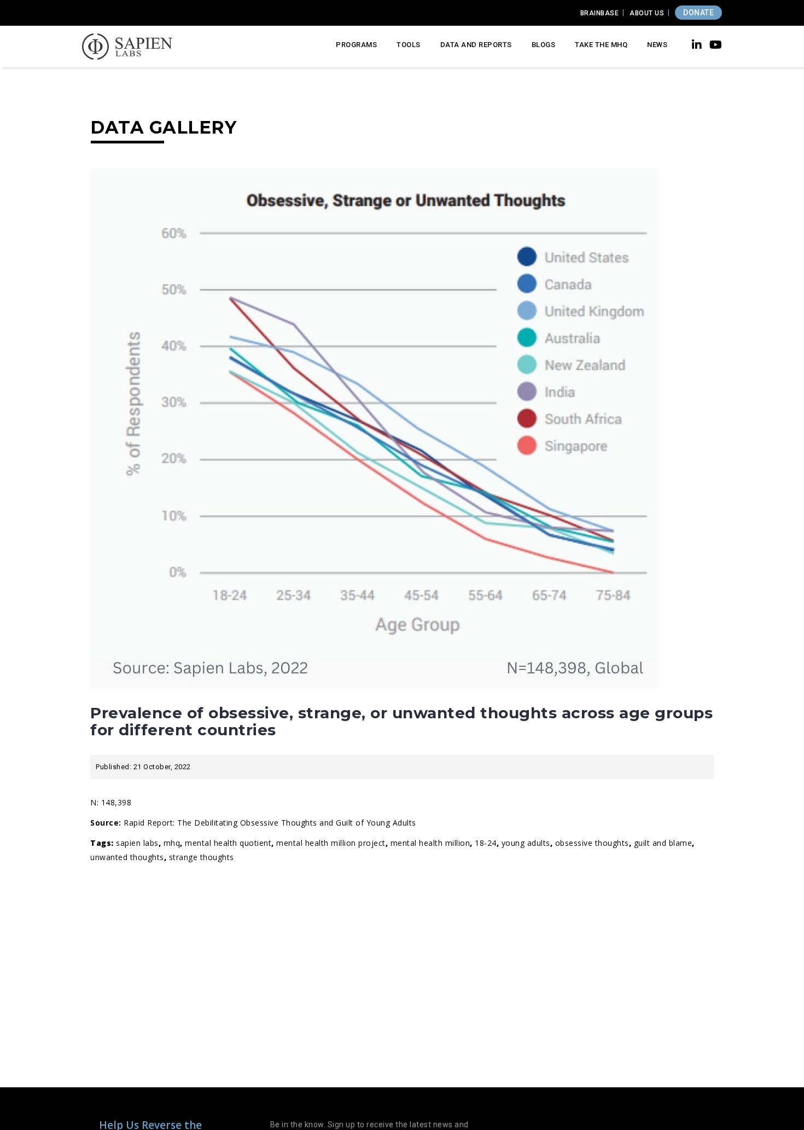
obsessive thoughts (592, 843)
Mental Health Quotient (228, 843)
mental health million (430, 843)
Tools (409, 45)
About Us (647, 13)
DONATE (698, 12)
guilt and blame (663, 843)
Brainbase (599, 13)
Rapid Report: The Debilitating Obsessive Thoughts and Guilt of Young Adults (270, 822)
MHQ (172, 843)
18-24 (486, 843)
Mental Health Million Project (331, 843)
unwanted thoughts (127, 857)
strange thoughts (201, 857)
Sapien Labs (137, 843)
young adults (526, 843)
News (657, 45)
